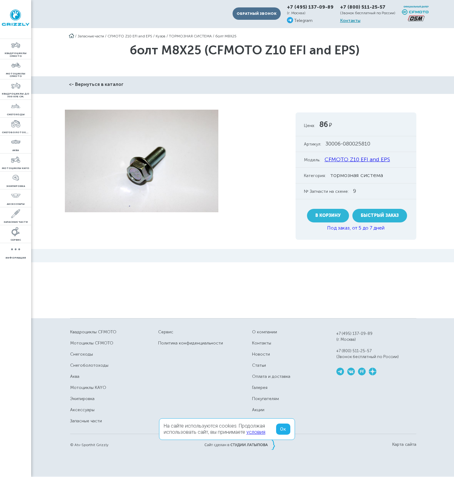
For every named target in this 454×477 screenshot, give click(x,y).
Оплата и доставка (271, 376)
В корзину (328, 215)
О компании (264, 332)
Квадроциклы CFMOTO (93, 332)
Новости (261, 354)
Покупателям (265, 398)
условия (255, 432)
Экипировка (82, 398)
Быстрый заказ (380, 215)
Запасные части (91, 36)
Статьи (259, 365)
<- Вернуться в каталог (96, 84)
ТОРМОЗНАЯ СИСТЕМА (190, 36)
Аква (74, 376)
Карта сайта (404, 444)
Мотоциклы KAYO (88, 387)
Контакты (350, 21)
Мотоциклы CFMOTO (91, 343)
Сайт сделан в (239, 444)
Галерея (259, 387)
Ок (283, 429)
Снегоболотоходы (89, 365)
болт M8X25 (226, 36)
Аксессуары (82, 409)
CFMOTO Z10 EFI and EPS (129, 36)
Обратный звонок (256, 13)
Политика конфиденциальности (190, 343)
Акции (258, 409)
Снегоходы (81, 354)
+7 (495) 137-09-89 (310, 7)
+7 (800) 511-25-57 (362, 7)
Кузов (161, 36)
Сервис (165, 332)
